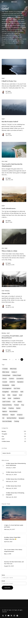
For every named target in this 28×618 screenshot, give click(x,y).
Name (3, 575)
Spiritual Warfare (11, 418)
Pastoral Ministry (7, 404)
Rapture (4, 411)
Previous (5, 359)
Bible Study (13, 368)
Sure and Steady (7, 421)
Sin (3, 418)
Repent (12, 414)
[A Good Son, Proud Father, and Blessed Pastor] (14, 321)
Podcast (16, 404)
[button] (2, 2)
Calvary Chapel (17, 375)
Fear (3, 395)
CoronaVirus (20, 378)
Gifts (8, 395)
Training (16, 421)
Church (4, 378)
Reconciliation (13, 411)
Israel (9, 398)
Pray (22, 404)
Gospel (14, 395)
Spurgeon (21, 418)
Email (3, 581)
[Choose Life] (14, 279)
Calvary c (14, 372)
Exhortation (14, 391)
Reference (5, 414)
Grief (3, 78)
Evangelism (5, 391)
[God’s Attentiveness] (14, 194)
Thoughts (4, 434)
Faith (22, 391)
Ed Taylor (8, 91)
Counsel (4, 381)
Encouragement (6, 388)
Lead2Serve (17, 398)
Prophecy (11, 408)
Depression (20, 381)
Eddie (13, 385)
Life (3, 161)
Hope (3, 398)
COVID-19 (12, 381)
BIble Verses (5, 372)
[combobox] (14, 453)
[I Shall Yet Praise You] (14, 67)
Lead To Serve (6, 401)
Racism (18, 408)
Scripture (19, 414)
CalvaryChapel (6, 375)
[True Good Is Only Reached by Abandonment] (14, 150)
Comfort (11, 378)
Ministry (7, 290)
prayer (4, 408)
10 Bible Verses (6, 441)
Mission (20, 401)
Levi (14, 401)
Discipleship (5, 385)
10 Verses (4, 368)
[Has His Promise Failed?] (14, 107)
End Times (17, 388)
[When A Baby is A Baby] (14, 236)
